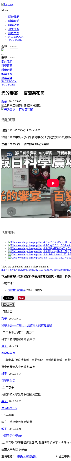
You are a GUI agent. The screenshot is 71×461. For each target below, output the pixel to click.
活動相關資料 (16, 290)
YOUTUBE (15, 39)
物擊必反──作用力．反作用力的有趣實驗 (26, 325)
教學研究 (13, 29)
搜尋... (5, 46)
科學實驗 (13, 20)
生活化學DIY (9, 408)
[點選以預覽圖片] (17, 109)
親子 (4, 101)
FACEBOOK (15, 36)
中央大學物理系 (27, 456)
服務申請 (13, 33)
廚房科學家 (8, 353)
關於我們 (13, 16)
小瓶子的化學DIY (12, 435)
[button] (2, 54)
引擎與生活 (8, 380)
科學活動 (13, 25)
